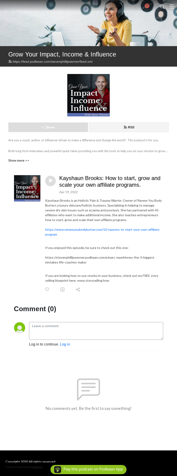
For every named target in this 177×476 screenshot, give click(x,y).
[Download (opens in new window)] (62, 289)
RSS (131, 127)
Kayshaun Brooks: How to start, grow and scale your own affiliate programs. (109, 181)
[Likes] (47, 289)
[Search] (162, 6)
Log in (65, 344)
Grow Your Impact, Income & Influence (62, 54)
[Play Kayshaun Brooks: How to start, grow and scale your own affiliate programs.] (50, 181)
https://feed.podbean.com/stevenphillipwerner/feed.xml (52, 61)
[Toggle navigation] (171, 6)
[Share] (78, 289)
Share (50, 127)
